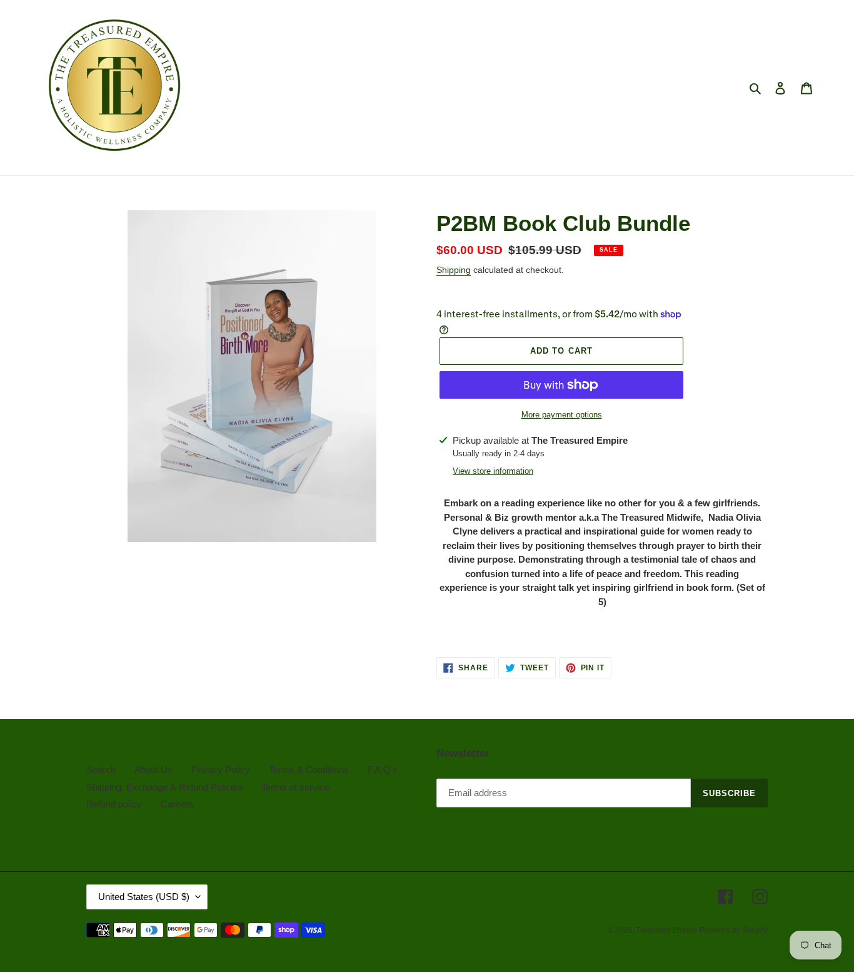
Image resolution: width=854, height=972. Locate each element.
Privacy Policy (220, 769)
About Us (153, 769)
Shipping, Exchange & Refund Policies (164, 787)
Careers (177, 804)
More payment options (561, 414)
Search (101, 769)
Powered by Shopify (734, 930)
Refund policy (114, 804)
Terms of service (295, 787)
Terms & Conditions (309, 769)
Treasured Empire (666, 930)
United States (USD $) (143, 896)
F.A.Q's (383, 769)
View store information (493, 471)
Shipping (453, 270)
